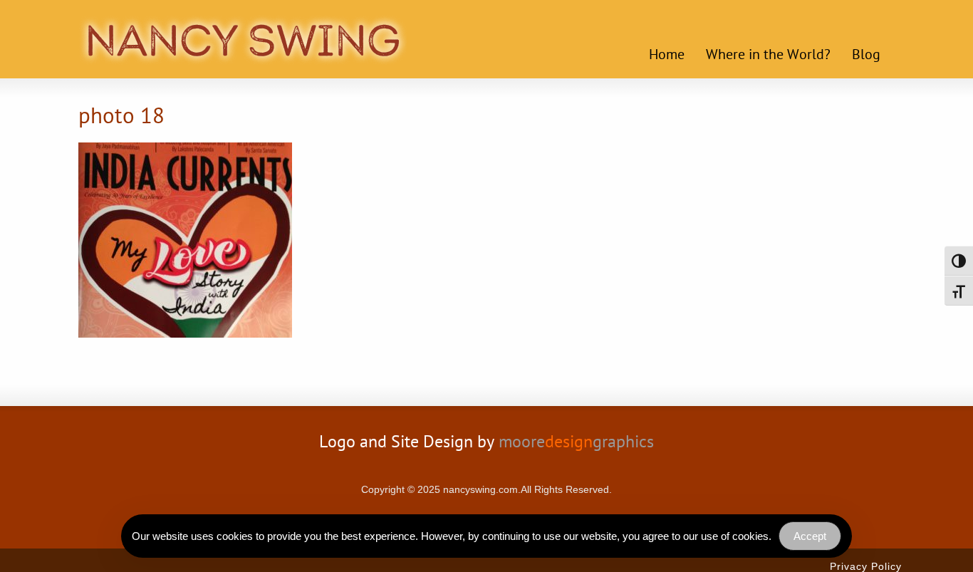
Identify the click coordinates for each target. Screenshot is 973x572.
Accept (810, 536)
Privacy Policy (866, 566)
